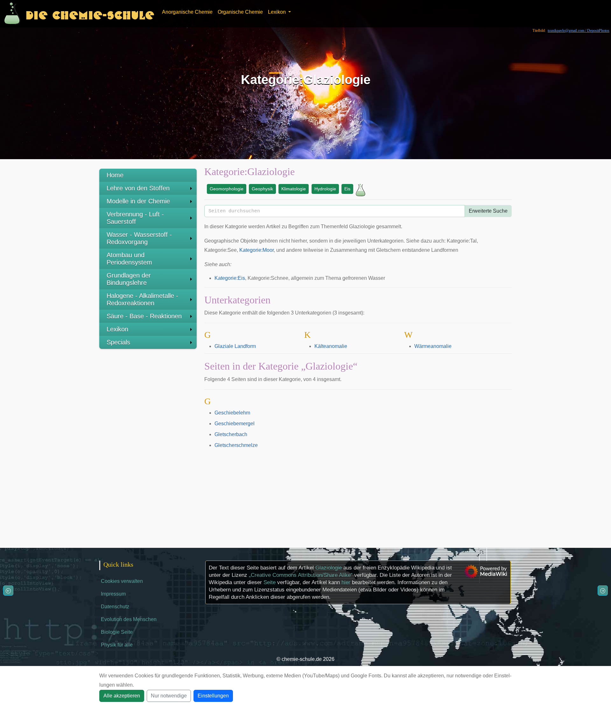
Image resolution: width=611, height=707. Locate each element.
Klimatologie (293, 188)
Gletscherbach (230, 434)
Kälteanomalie (330, 346)
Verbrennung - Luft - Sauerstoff (135, 218)
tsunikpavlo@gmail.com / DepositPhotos (578, 30)
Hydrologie (325, 188)
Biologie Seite (117, 632)
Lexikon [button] (277, 12)
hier (345, 582)
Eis (347, 188)
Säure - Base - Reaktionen (144, 316)
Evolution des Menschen (129, 619)
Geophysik (262, 188)
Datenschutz (115, 606)
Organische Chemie (240, 12)
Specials (118, 342)
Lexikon (117, 329)
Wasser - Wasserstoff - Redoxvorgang (139, 238)
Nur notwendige (169, 695)
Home (115, 175)
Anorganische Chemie (187, 12)
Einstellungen (213, 695)
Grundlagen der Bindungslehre (129, 279)
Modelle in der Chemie (138, 201)
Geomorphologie (226, 188)
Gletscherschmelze (236, 445)
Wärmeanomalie (433, 346)
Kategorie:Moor (256, 250)
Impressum (113, 594)
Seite (269, 582)
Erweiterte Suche (488, 211)
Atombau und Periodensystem (129, 258)
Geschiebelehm (232, 412)
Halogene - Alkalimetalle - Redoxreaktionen (142, 299)
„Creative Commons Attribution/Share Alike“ (301, 575)
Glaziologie (328, 568)
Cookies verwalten (122, 581)
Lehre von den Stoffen (138, 188)
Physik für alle (117, 644)
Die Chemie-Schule (89, 14)
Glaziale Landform (235, 346)
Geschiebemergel (234, 423)
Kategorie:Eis (229, 278)
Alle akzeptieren (121, 695)
